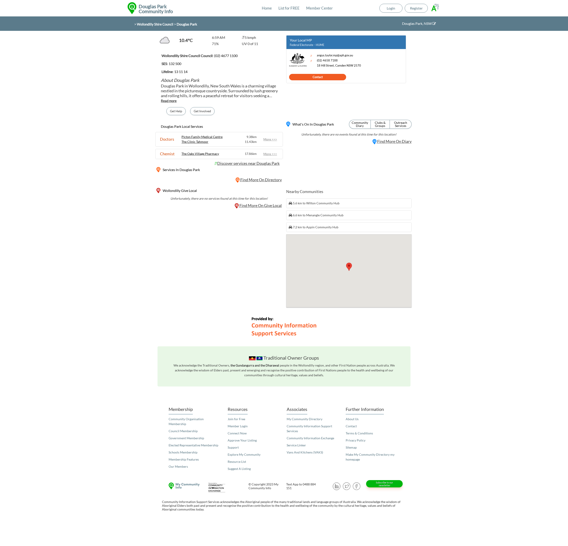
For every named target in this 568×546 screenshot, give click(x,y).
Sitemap (351, 447)
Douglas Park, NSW (417, 23)
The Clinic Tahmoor (194, 142)
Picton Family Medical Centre (202, 137)
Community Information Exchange (310, 438)
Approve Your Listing (242, 440)
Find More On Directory (261, 179)
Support (233, 447)
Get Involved (202, 111)
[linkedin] (337, 486)
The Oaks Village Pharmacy (200, 154)
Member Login (238, 426)
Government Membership (186, 438)
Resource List (237, 461)
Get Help (176, 111)
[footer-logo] (183, 486)
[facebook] (357, 486)
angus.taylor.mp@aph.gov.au (335, 55)
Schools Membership (183, 452)
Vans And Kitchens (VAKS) (305, 452)
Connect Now (237, 433)
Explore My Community (244, 454)
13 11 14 (180, 71)
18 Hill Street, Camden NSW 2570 (339, 65)
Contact (318, 77)
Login (391, 8)
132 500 (175, 63)
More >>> (270, 139)
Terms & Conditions (359, 433)
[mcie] (221, 487)
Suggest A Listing (239, 469)
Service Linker (296, 445)
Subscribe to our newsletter (384, 484)
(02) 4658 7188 (327, 60)
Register (416, 8)
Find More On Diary (394, 141)
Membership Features (184, 459)
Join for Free (236, 419)
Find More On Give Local (260, 205)
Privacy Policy (355, 440)
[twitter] (347, 486)
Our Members (178, 466)
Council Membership (183, 431)
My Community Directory (304, 419)
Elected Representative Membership (193, 445)
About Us (352, 419)
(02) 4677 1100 (226, 55)
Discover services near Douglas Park (248, 163)
